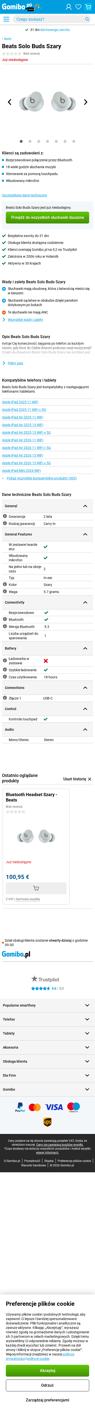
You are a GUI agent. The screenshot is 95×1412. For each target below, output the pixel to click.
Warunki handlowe (33, 1165)
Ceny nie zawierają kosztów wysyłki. (60, 1144)
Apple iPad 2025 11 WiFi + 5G (24, 410)
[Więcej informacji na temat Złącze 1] (5, 698)
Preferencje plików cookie (74, 1161)
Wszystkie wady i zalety (25, 320)
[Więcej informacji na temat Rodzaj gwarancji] (5, 523)
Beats (7, 39)
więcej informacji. (47, 1152)
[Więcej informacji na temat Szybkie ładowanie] (5, 669)
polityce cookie (38, 1359)
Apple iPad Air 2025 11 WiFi (22, 417)
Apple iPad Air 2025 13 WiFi (22, 425)
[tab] (21, 141)
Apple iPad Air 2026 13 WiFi (22, 455)
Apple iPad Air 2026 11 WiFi (22, 440)
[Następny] (85, 102)
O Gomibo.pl (12, 1161)
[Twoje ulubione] (78, 7)
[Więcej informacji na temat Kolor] (5, 584)
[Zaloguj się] (69, 7)
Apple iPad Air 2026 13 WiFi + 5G (26, 463)
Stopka (49, 1161)
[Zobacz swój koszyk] (88, 7)
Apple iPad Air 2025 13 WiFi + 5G (26, 432)
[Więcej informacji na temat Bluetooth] (5, 619)
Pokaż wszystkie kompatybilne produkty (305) (42, 478)
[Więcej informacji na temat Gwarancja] (5, 516)
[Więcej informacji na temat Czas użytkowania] (5, 677)
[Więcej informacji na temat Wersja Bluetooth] (5, 626)
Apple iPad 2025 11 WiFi (20, 402)
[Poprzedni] (10, 102)
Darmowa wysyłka (28, 899)
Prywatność (32, 1161)
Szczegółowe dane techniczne (24, 195)
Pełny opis (15, 363)
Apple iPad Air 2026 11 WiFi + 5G (26, 448)
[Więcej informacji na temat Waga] (5, 591)
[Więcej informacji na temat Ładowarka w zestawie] (5, 660)
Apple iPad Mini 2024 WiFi (21, 471)
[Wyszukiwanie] (87, 19)
